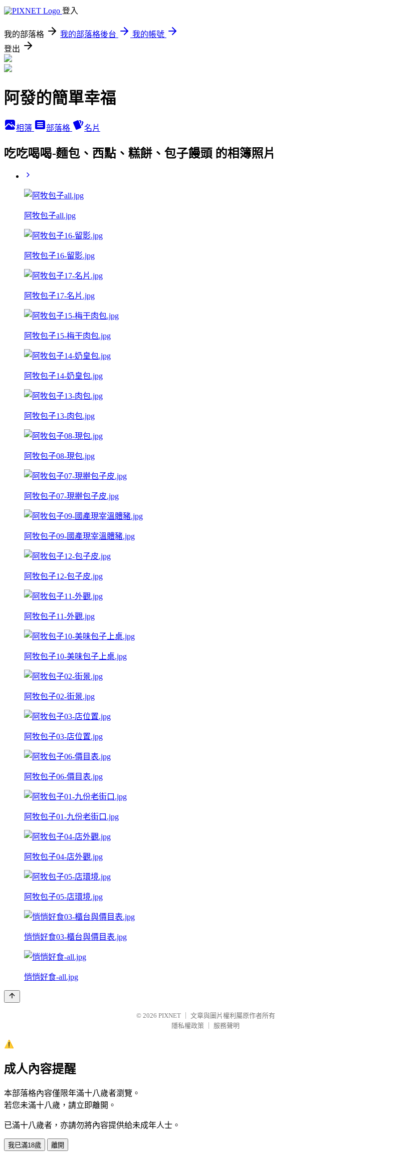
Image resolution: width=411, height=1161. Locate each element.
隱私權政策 (187, 1025)
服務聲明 (227, 1025)
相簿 (25, 128)
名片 (92, 128)
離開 (57, 1145)
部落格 (59, 128)
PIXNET (169, 1015)
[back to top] (12, 996)
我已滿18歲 (24, 1145)
